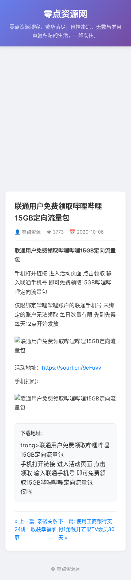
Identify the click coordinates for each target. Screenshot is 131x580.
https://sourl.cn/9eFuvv (71, 367)
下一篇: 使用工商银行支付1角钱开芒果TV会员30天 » (86, 529)
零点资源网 (65, 14)
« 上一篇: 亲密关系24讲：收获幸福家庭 (36, 529)
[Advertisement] (65, 119)
